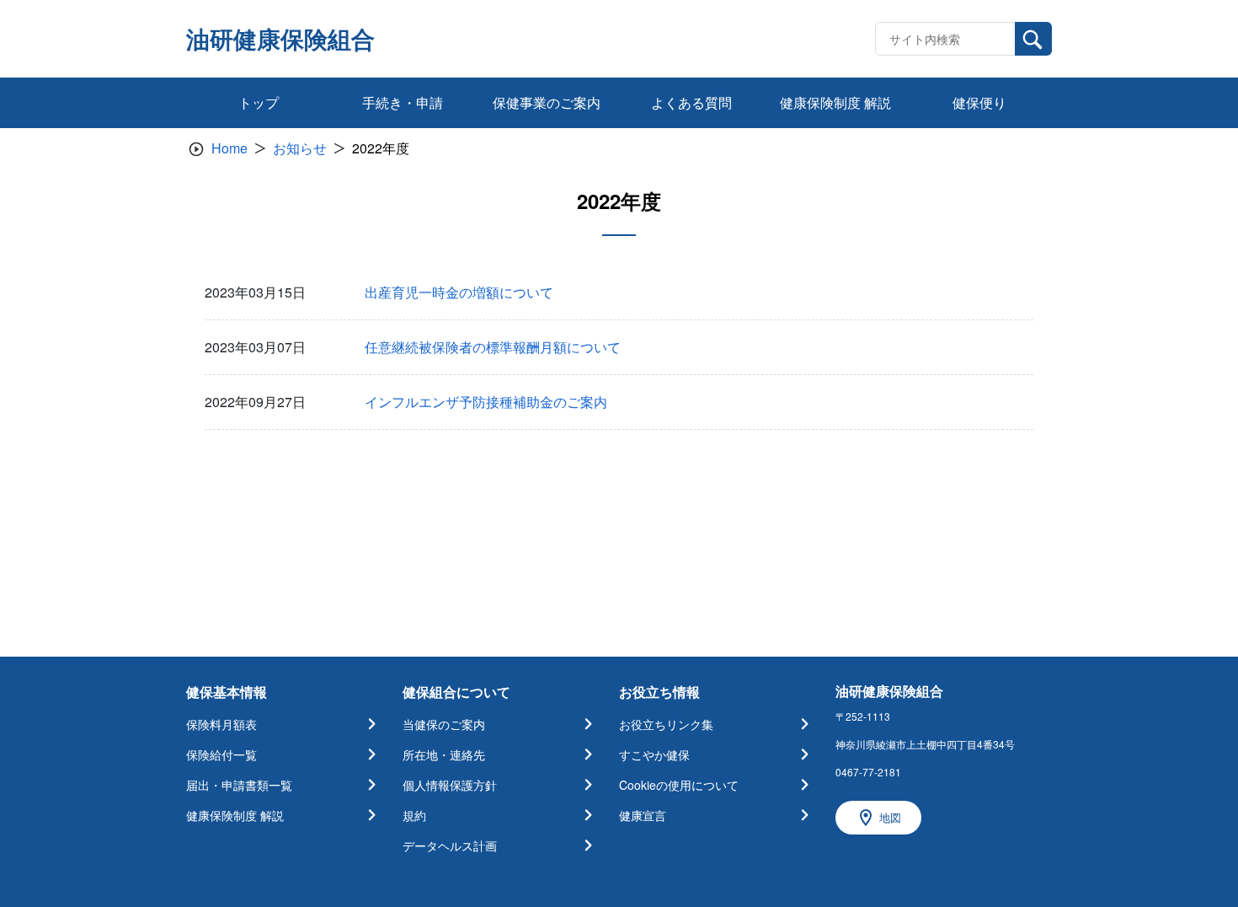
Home (229, 148)
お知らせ (300, 148)
